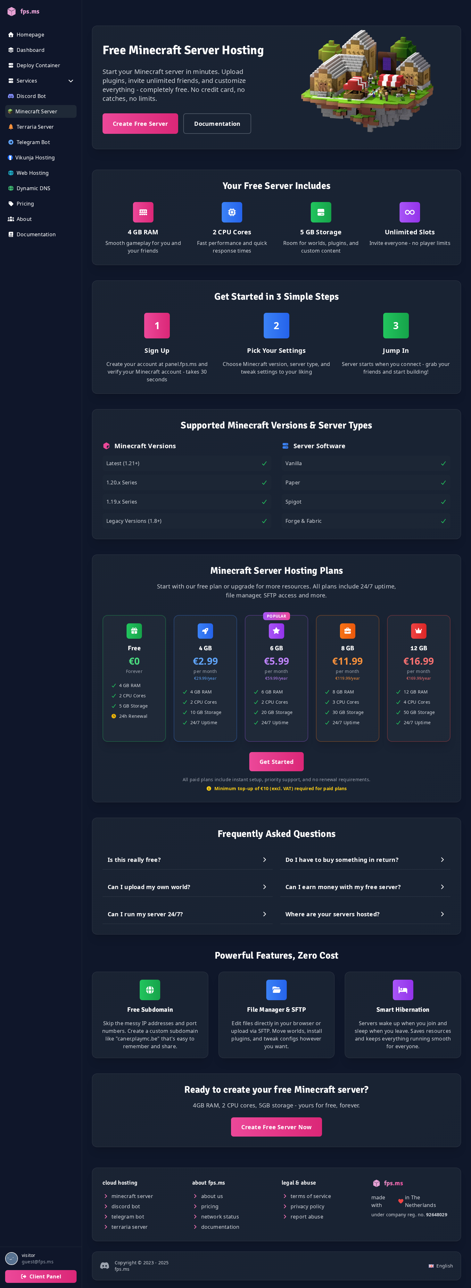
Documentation (217, 123)
